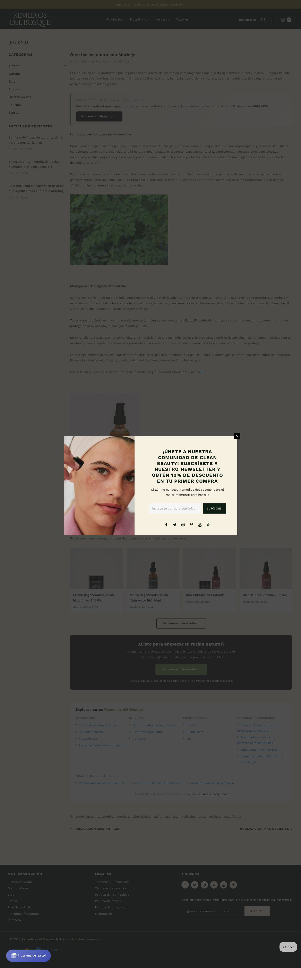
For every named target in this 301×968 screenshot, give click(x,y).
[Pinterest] (192, 524)
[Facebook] (166, 524)
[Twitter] (175, 524)
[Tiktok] (208, 524)
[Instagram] (183, 524)
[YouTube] (200, 524)
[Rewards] (28, 956)
